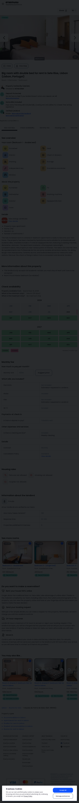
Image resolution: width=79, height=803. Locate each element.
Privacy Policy (28, 796)
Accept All (63, 790)
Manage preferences (63, 796)
